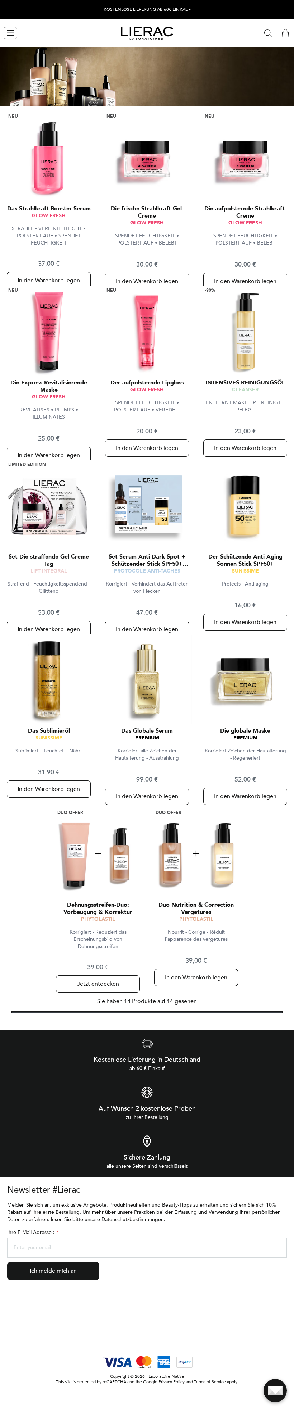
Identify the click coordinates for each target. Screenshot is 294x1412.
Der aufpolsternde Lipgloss (147, 382)
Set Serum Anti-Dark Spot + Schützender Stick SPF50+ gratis (147, 560)
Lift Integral (48, 571)
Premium (147, 737)
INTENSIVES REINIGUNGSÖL (245, 382)
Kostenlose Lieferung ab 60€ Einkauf (147, 9)
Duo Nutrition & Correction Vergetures (196, 908)
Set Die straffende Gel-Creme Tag (49, 560)
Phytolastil (98, 919)
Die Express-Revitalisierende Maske (48, 386)
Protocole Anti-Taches (147, 571)
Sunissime (245, 571)
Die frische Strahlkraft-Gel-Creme (147, 212)
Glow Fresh (49, 215)
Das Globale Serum (147, 730)
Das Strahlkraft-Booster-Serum (49, 208)
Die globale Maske (245, 730)
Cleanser (245, 389)
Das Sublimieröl (49, 730)
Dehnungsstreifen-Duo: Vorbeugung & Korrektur (97, 908)
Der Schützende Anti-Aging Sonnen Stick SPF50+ (245, 560)
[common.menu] (10, 33)
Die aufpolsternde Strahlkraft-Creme (245, 212)
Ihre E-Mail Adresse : (32, 1232)
